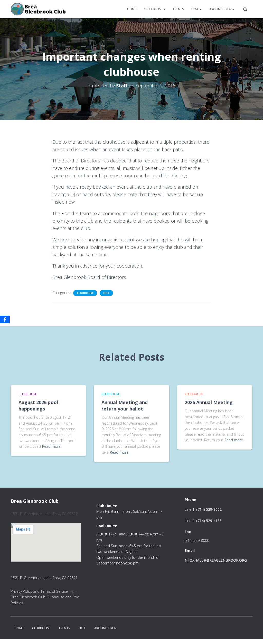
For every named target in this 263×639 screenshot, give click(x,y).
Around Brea (220, 9)
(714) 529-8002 (209, 509)
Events (178, 9)
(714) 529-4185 (209, 520)
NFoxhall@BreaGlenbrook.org (216, 560)
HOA (195, 9)
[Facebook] (5, 319)
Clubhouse (153, 9)
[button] (164, 9)
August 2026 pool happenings (38, 405)
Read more (51, 446)
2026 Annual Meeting (209, 402)
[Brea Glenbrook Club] (39, 9)
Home (131, 9)
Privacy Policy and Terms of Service (39, 591)
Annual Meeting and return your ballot (124, 405)
